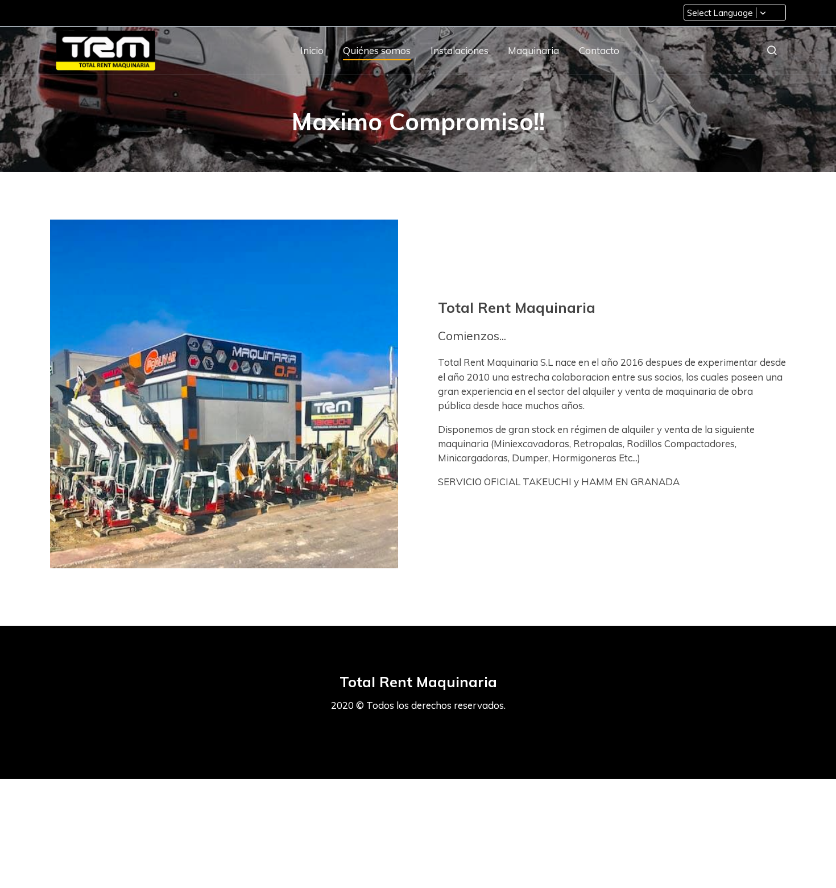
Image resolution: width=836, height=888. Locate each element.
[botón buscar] (772, 50)
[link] (106, 50)
